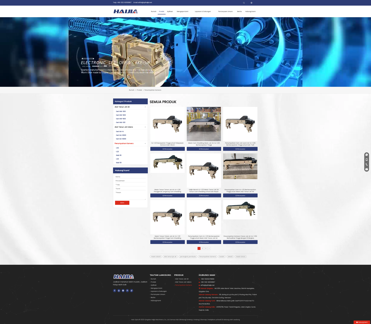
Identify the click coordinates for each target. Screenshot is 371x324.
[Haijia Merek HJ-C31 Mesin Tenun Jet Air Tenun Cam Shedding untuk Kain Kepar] (204, 170)
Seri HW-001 (120, 122)
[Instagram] (123, 290)
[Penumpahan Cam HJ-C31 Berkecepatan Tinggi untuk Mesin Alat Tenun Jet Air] (240, 166)
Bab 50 (119, 163)
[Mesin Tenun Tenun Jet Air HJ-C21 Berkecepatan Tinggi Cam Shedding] (167, 217)
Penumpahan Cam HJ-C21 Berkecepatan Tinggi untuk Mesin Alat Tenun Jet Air (204, 237)
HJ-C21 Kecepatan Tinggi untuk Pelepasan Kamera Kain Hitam (167, 144)
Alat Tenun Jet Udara (124, 127)
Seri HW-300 (121, 111)
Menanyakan (168, 149)
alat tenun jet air (170, 256)
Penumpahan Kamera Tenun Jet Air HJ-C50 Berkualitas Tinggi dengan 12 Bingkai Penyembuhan (240, 237)
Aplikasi (153, 285)
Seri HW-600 (121, 115)
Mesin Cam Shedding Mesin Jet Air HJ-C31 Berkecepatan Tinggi (204, 144)
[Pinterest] (127, 290)
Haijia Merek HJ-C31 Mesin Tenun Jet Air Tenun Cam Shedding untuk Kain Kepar (204, 191)
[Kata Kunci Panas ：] (244, 3)
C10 (117, 148)
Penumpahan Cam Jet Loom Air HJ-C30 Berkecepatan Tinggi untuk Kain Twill (240, 144)
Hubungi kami (156, 300)
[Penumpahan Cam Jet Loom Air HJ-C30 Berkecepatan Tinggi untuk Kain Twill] (240, 124)
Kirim (122, 203)
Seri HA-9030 (121, 139)
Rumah (153, 279)
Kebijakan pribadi (214, 319)
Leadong (236, 319)
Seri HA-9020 (121, 135)
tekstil (230, 256)
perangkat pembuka (188, 256)
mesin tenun (240, 256)
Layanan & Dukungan (159, 291)
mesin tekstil (156, 256)
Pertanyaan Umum (158, 294)
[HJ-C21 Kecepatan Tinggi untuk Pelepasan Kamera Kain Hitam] (167, 124)
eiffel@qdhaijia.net (145, 2)
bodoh (221, 256)
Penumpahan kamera (207, 256)
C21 (117, 151)
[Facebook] (114, 290)
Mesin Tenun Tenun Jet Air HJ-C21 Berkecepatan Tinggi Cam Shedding (167, 237)
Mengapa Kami (156, 288)
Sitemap (203, 319)
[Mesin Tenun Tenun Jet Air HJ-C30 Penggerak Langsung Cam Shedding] (167, 163)
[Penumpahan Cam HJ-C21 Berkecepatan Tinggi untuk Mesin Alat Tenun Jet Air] (204, 217)
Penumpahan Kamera (124, 143)
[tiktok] (131, 290)
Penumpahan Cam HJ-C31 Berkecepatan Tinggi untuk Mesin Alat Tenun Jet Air (240, 191)
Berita (153, 297)
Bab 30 (118, 155)
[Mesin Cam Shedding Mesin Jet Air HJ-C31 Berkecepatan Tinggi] (204, 124)
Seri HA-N (119, 131)
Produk (153, 282)
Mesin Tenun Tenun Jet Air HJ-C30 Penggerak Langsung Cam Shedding (167, 191)
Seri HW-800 (121, 119)
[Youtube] (118, 290)
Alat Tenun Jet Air (122, 107)
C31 (117, 159)
